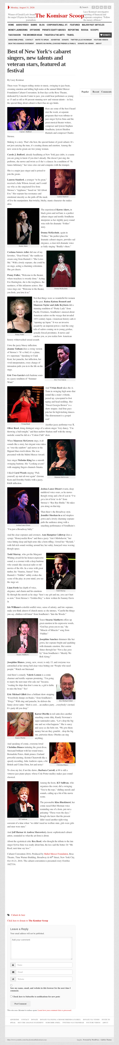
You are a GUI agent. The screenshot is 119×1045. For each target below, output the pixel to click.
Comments (106, 91)
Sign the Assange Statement (21, 43)
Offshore (35, 30)
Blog (42, 25)
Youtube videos (101, 40)
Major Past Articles (93, 25)
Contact (29, 40)
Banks (34, 25)
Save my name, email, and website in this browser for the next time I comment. (40, 989)
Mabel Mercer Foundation (56, 853)
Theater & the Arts (54, 35)
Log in (79, 1039)
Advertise (55, 40)
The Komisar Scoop (59, 15)
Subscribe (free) (15, 40)
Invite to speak (42, 40)
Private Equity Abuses (54, 30)
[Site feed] (110, 7)
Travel (70, 35)
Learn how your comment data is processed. (55, 1010)
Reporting (73, 30)
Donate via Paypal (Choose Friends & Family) (56, 43)
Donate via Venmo (86, 43)
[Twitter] (97, 7)
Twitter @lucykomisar (81, 40)
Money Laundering (18, 30)
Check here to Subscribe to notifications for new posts (36, 996)
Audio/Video (22, 25)
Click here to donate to (27, 920)
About (99, 43)
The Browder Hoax (32, 35)
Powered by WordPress (91, 1039)
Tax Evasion (14, 35)
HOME (11, 25)
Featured (75, 25)
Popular (85, 91)
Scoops (94, 30)
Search (85, 7)
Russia (84, 30)
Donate (106, 35)
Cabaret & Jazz (18, 914)
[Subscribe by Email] (106, 7)
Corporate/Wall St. (57, 25)
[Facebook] (94, 7)
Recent (96, 91)
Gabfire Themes (106, 1039)
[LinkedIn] (102, 7)
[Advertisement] (99, 66)
